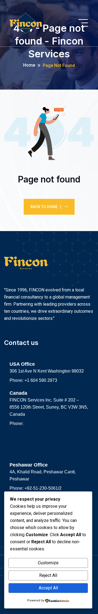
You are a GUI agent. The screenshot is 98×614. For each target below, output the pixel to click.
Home (29, 65)
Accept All (48, 588)
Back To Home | (45, 207)
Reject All (48, 575)
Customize (48, 562)
